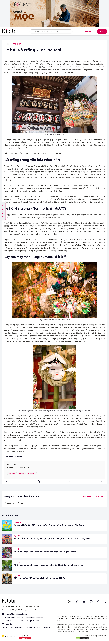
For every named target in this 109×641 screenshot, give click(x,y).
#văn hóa (12, 473)
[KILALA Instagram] (91, 601)
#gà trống (31, 473)
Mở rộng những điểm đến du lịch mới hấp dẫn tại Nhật (39, 578)
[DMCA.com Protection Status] (82, 638)
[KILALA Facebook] (69, 601)
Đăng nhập (89, 31)
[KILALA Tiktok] (105, 601)
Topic (6, 44)
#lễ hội (21, 473)
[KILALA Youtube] (84, 601)
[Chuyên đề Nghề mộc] (54, 13)
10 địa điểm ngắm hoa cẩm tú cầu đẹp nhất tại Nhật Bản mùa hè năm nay (48, 565)
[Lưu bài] (38, 481)
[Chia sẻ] (70, 481)
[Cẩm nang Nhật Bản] (27, 600)
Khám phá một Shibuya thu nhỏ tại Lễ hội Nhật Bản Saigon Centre (45, 551)
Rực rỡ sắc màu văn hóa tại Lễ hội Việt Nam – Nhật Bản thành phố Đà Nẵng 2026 (52, 538)
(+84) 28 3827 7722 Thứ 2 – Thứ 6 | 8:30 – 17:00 (22, 621)
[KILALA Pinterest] (98, 601)
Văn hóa (17, 44)
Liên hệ (4, 627)
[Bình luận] (7, 481)
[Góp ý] (101, 481)
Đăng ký (102, 31)
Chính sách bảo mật (33, 627)
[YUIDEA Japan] (9, 636)
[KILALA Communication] (25, 637)
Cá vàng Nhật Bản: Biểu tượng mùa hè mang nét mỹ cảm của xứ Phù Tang (49, 525)
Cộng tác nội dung (16, 627)
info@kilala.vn (10, 624)
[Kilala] (9, 31)
